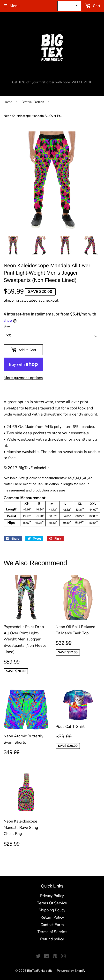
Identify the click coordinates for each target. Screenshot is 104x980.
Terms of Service (52, 931)
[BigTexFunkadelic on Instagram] (63, 957)
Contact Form (52, 924)
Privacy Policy (52, 895)
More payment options (23, 377)
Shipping (11, 300)
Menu (15, 6)
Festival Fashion (33, 102)
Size (7, 326)
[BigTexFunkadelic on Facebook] (46, 957)
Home (8, 102)
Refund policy (52, 939)
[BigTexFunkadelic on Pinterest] (55, 957)
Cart (96, 6)
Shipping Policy (52, 910)
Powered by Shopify (71, 971)
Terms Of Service (52, 903)
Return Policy (52, 917)
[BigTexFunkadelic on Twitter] (38, 957)
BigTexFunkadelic (39, 971)
